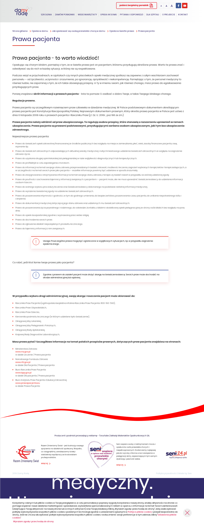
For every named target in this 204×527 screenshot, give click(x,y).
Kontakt (183, 15)
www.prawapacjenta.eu (27, 383)
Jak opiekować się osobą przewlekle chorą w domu (78, 31)
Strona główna (19, 31)
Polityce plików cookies (140, 512)
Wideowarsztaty (87, 15)
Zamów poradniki (65, 15)
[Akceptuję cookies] (187, 513)
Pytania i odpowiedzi (131, 15)
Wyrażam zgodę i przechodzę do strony (33, 522)
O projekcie (168, 15)
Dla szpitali (152, 15)
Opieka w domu (108, 15)
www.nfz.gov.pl (22, 362)
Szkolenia (46, 15)
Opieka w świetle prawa (121, 31)
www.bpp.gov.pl (23, 373)
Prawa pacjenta (146, 31)
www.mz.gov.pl (22, 352)
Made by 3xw (185, 473)
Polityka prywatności (166, 473)
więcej (44, 463)
